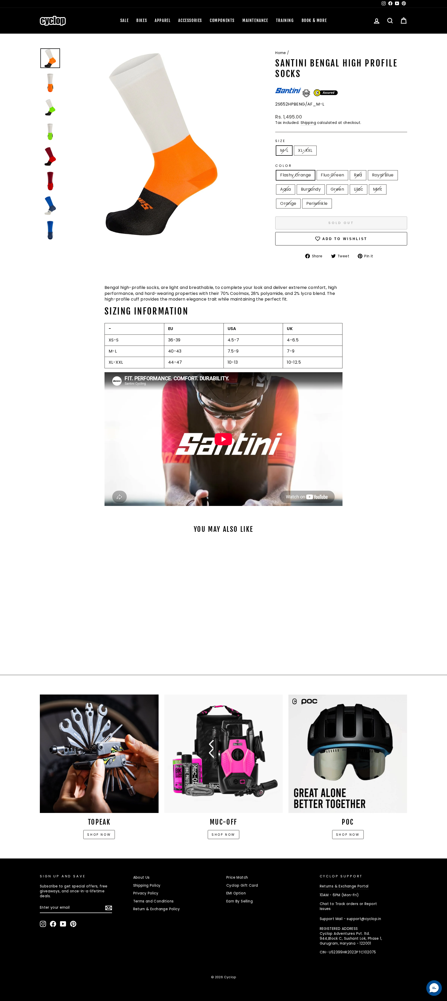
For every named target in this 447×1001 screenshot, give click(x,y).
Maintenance (255, 20)
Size (280, 141)
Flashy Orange (295, 175)
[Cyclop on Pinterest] (73, 924)
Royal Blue (383, 175)
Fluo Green (332, 175)
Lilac (358, 189)
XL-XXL (305, 150)
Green (337, 189)
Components (222, 20)
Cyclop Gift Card (242, 885)
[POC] (347, 753)
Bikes (141, 20)
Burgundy (311, 189)
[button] (434, 988)
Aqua (285, 189)
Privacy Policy (146, 893)
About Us (141, 877)
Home (280, 52)
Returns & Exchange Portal (344, 886)
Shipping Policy (147, 885)
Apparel (162, 20)
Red (358, 175)
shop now (348, 834)
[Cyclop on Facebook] (53, 924)
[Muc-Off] (223, 753)
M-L (284, 150)
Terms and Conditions (153, 901)
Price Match (237, 877)
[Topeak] (99, 753)
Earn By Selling (239, 901)
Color (283, 165)
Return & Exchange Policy (156, 909)
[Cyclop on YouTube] (63, 924)
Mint (377, 189)
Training (285, 20)
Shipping (308, 122)
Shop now (99, 834)
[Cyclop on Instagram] (43, 924)
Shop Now (223, 834)
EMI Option (236, 893)
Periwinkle (317, 203)
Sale (124, 20)
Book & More (314, 20)
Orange (288, 203)
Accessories (190, 20)
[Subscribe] (108, 908)
